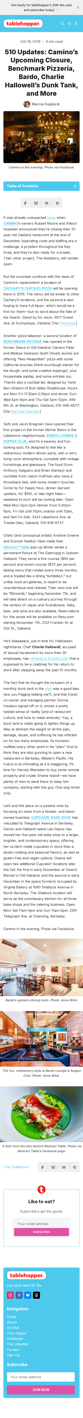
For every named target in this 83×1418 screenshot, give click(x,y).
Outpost (72, 1405)
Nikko (44, 1410)
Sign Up (13, 1355)
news (51, 217)
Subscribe (41, 1232)
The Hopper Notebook (17, 1336)
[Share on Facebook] (25, 203)
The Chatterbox (16, 1167)
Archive (13, 1327)
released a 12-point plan (49, 658)
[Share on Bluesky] (36, 204)
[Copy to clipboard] (58, 204)
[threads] (36, 1295)
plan (48, 688)
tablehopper (24, 1405)
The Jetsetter (18, 1344)
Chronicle (67, 323)
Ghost (60, 1405)
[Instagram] (10, 1295)
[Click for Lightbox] (41, 967)
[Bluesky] (27, 1295)
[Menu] (69, 23)
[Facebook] (19, 1295)
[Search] (62, 23)
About (12, 1322)
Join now (40, 1389)
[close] (77, 7)
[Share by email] (46, 203)
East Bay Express (25, 411)
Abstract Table (16, 547)
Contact (13, 1349)
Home (12, 1317)
